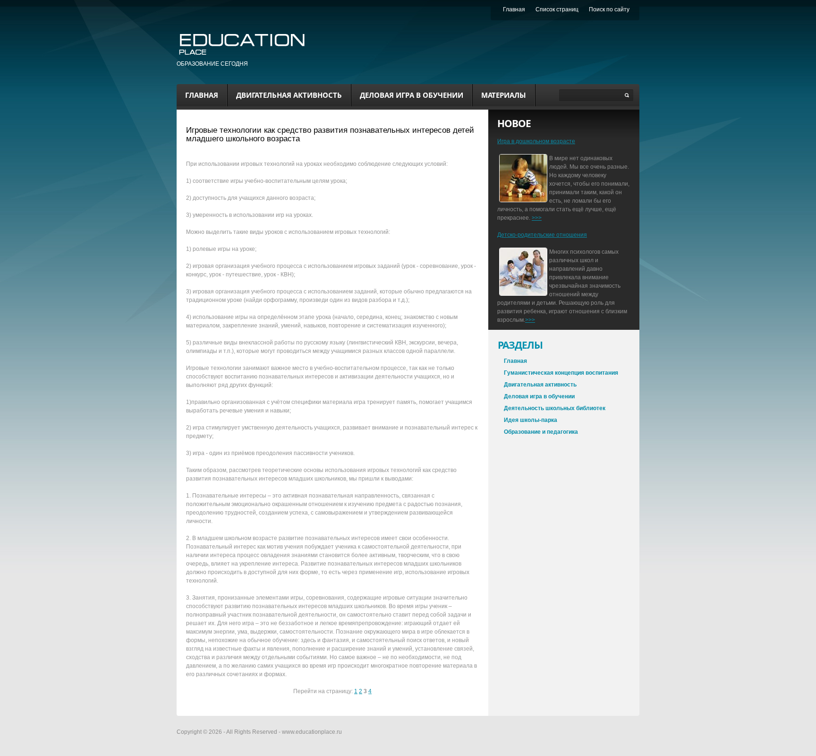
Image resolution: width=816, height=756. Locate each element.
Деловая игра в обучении (411, 95)
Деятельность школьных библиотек (554, 408)
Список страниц (557, 9)
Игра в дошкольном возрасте (536, 141)
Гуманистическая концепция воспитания (561, 372)
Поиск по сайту (609, 9)
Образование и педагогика (541, 432)
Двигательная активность (289, 95)
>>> (537, 218)
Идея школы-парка (530, 420)
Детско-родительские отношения (542, 235)
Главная (201, 95)
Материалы (503, 95)
